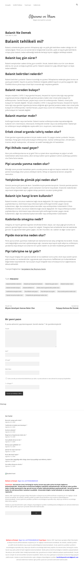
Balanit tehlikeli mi (28, 288)
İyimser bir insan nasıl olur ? (13, 450)
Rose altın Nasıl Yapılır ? (12, 454)
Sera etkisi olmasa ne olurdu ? (13, 464)
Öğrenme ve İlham (42, 16)
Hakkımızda (36, 5)
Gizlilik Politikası (17, 5)
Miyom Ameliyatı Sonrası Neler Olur (20, 308)
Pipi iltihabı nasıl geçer (31, 291)
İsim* (6, 351)
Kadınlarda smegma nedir (14, 291)
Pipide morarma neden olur (14, 295)
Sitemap (3, 404)
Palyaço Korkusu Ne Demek (67, 308)
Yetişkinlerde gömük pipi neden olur (36, 295)
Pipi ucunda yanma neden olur (66, 291)
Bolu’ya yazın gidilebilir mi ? (13, 445)
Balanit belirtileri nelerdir (13, 284)
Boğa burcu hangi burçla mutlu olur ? (16, 435)
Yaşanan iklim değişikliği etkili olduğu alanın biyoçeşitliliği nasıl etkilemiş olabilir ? (28, 459)
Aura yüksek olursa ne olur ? (13, 440)
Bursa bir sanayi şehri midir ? (13, 420)
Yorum (7, 329)
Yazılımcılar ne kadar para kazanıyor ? (16, 425)
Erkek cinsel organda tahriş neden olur (48, 288)
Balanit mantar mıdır (67, 284)
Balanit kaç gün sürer (52, 284)
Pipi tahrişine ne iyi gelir (48, 291)
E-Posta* (7, 360)
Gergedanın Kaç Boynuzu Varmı (33, 269)
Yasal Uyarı (28, 5)
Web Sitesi (8, 369)
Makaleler (14, 279)
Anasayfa (8, 5)
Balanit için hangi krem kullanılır (33, 284)
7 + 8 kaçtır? (9, 383)
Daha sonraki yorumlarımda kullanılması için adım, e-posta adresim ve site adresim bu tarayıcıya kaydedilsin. (39, 378)
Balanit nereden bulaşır (13, 288)
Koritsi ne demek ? (10, 430)
